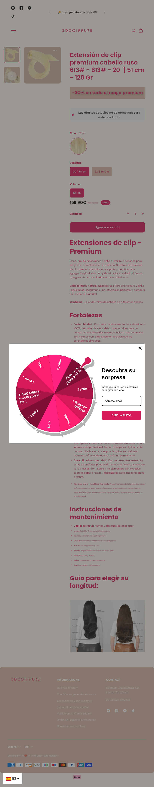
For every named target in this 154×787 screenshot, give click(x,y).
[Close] (140, 348)
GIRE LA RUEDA (121, 415)
